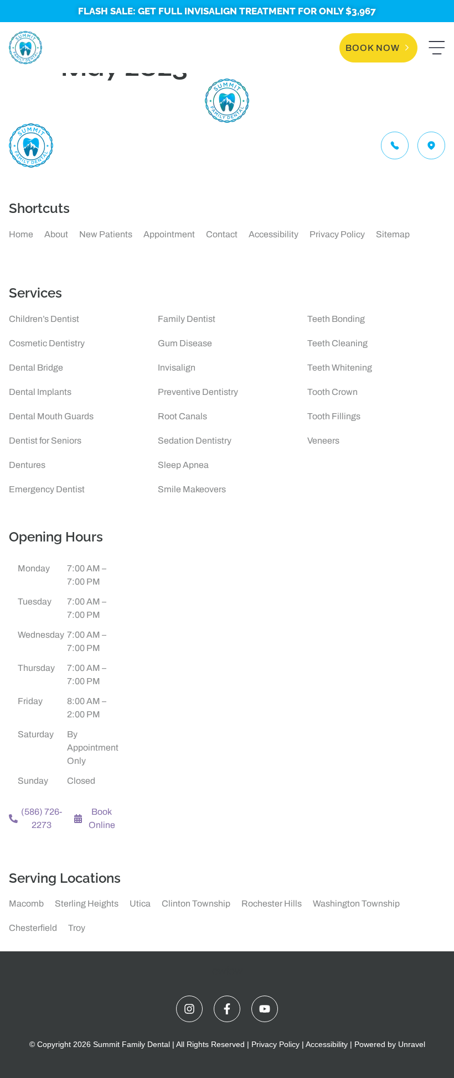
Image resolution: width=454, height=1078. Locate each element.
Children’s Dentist (44, 319)
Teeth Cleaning (337, 343)
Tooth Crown (332, 392)
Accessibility (273, 234)
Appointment (169, 234)
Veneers (323, 440)
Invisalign (176, 367)
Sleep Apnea (183, 465)
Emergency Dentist (47, 489)
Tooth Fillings (333, 416)
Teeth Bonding (336, 319)
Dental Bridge (36, 367)
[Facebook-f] (227, 1009)
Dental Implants (40, 392)
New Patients (105, 234)
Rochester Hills (271, 903)
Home (21, 234)
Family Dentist (186, 319)
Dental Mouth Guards (51, 416)
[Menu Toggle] (437, 47)
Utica (140, 903)
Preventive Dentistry (198, 392)
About (56, 234)
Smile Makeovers (192, 489)
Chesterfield (33, 928)
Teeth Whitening (339, 367)
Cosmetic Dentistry (47, 343)
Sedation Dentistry (194, 440)
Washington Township (356, 903)
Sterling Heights (86, 903)
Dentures (27, 465)
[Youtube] (264, 1009)
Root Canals (182, 416)
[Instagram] (189, 1009)
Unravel (411, 1044)
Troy (76, 928)
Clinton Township (196, 903)
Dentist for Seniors (45, 440)
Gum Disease (185, 343)
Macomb (26, 903)
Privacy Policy (337, 234)
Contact (222, 234)
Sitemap (393, 234)
